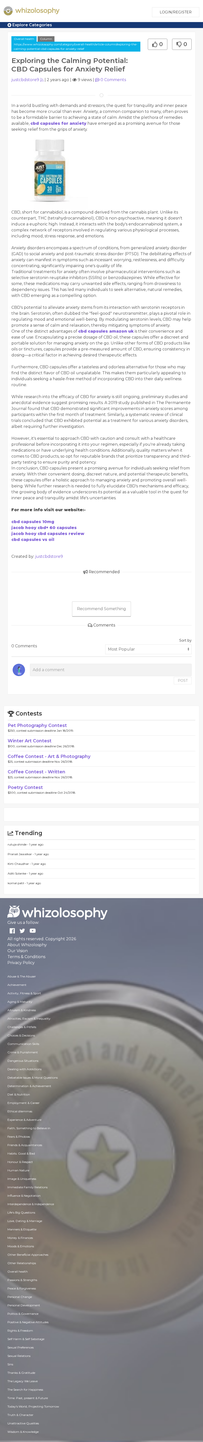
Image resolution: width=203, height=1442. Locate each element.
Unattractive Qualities (23, 1423)
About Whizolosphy (27, 944)
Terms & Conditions (26, 956)
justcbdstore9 (25, 79)
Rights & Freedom (20, 1330)
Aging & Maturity (19, 1001)
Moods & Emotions (20, 1246)
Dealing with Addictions (24, 1069)
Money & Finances (20, 1238)
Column (46, 39)
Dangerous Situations (22, 1061)
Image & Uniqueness (21, 1179)
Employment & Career (23, 1103)
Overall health (24, 39)
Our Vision (17, 950)
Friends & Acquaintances (24, 1145)
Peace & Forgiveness (21, 1288)
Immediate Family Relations (27, 1187)
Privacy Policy (21, 962)
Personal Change (19, 1297)
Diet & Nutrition (18, 1094)
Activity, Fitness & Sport (24, 993)
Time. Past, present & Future (27, 1398)
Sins (10, 1364)
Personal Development (23, 1305)
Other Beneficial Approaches (27, 1254)
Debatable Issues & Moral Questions (32, 1077)
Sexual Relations (18, 1356)
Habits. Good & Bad (21, 1153)
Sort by (185, 640)
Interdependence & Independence (30, 1204)
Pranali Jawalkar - (21, 854)
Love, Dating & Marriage (24, 1221)
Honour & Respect (20, 1162)
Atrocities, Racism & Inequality (29, 1018)
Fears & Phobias (18, 1136)
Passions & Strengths (22, 1280)
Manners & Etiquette (21, 1229)
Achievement (16, 985)
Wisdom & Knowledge (23, 1432)
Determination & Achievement (29, 1086)
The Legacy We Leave (22, 1381)
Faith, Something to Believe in (28, 1128)
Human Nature (18, 1170)
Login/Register (176, 12)
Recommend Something (101, 608)
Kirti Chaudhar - (20, 864)
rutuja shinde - (18, 844)
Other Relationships (21, 1263)
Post (183, 680)
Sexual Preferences (20, 1347)
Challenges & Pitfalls (21, 1027)
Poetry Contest (25, 787)
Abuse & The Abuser (21, 976)
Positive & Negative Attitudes (28, 1322)
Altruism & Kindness (21, 1010)
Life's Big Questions (21, 1212)
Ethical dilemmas (19, 1111)
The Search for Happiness (25, 1389)
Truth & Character (20, 1415)
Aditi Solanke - (18, 873)
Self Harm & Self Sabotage (25, 1339)
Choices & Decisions (21, 1035)
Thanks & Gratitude (21, 1373)
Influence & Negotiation (24, 1195)
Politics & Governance (22, 1314)
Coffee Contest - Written (36, 772)
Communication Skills (23, 1044)
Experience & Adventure (24, 1120)
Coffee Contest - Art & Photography (49, 756)
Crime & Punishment (22, 1052)
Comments (113, 79)
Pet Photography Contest (37, 725)
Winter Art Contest (29, 741)
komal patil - (17, 883)
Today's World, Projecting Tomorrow (33, 1406)
